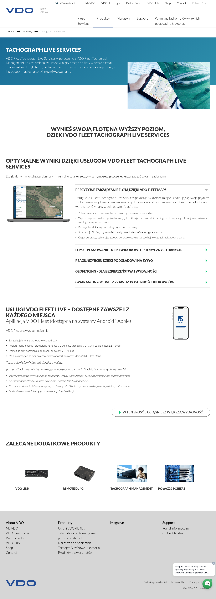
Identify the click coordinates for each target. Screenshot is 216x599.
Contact (181, 3)
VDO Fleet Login (110, 3)
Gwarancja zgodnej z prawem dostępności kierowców (125, 282)
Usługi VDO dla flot (71, 528)
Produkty (103, 18)
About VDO (15, 522)
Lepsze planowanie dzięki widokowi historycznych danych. (128, 250)
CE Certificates (172, 533)
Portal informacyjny (176, 528)
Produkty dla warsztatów (75, 552)
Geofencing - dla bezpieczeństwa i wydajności (116, 271)
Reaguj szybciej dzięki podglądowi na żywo (114, 261)
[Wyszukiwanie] (57, 3)
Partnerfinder (134, 3)
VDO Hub (153, 3)
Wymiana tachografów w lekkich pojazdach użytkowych (177, 20)
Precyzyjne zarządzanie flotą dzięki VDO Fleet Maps (120, 190)
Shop (168, 3)
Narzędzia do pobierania (74, 543)
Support (142, 18)
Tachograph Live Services (52, 31)
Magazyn (123, 18)
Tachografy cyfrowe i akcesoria (79, 548)
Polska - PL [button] (198, 3)
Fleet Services (83, 20)
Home (11, 31)
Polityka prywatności (155, 582)
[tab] (142, 189)
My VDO (90, 3)
